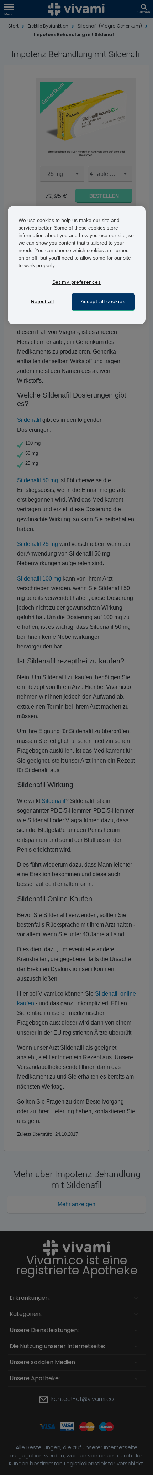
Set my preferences (76, 282)
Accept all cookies (103, 301)
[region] (77, 265)
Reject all (42, 301)
